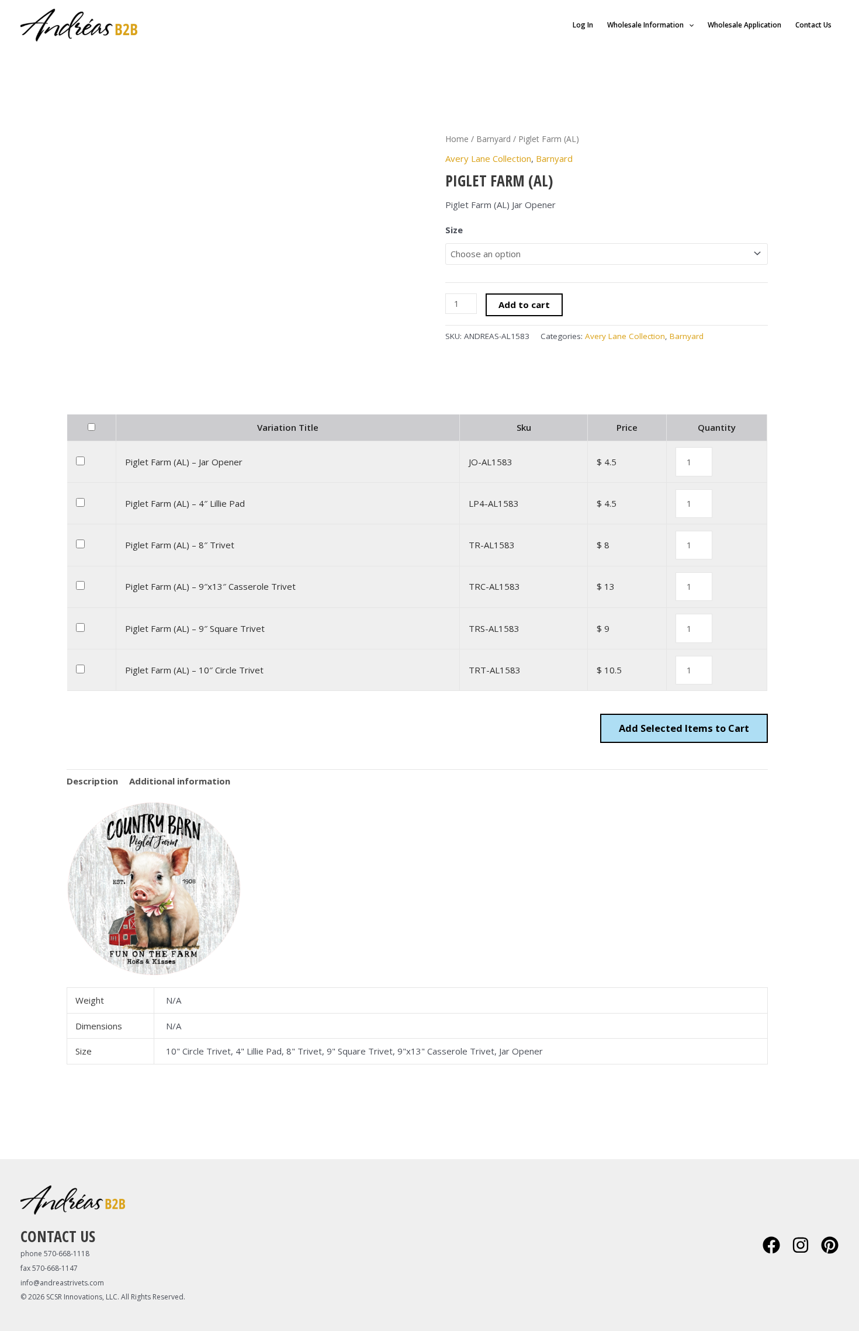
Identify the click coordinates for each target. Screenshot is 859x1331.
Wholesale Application (744, 25)
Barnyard (493, 138)
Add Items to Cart (684, 728)
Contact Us (813, 25)
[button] (689, 25)
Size (454, 230)
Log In (583, 25)
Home (457, 138)
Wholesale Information (645, 25)
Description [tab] (92, 781)
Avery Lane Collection (488, 158)
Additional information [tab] (179, 781)
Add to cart (524, 304)
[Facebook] (771, 1245)
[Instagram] (800, 1245)
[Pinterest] (830, 1245)
